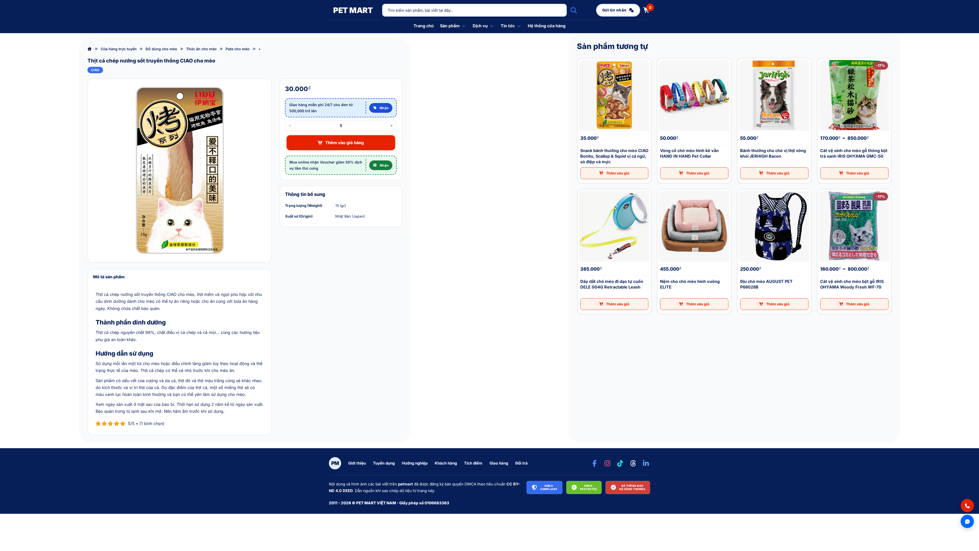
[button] (614, 173)
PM (335, 463)
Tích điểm (473, 463)
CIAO (95, 70)
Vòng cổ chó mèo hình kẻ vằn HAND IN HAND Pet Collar (662, 58)
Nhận (384, 108)
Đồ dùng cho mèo (161, 49)
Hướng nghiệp (415, 463)
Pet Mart (353, 10)
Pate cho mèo (238, 49)
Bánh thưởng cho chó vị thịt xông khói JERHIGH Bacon (742, 58)
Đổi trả (521, 463)
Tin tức (508, 25)
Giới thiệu (357, 463)
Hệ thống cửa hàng (546, 25)
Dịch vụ (480, 25)
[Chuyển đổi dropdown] (463, 26)
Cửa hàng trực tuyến (119, 49)
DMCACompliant (549, 487)
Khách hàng (446, 463)
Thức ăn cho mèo (201, 49)
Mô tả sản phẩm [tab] (109, 276)
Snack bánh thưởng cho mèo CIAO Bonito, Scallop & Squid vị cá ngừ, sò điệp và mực (584, 58)
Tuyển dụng (384, 463)
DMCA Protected (588, 487)
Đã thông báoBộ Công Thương (632, 487)
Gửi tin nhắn (614, 10)
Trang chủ (424, 25)
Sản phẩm (450, 25)
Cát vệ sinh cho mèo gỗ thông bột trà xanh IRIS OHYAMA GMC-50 (823, 58)
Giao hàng (499, 463)
